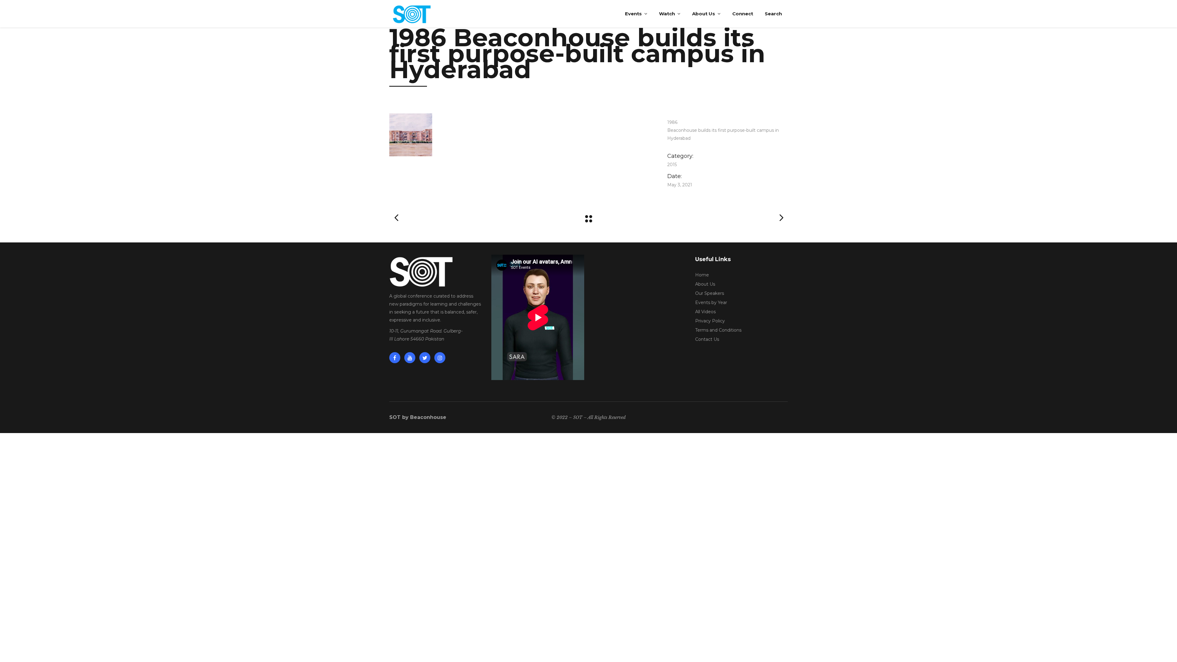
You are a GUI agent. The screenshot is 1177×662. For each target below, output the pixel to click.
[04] (519, 134)
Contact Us (707, 339)
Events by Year (711, 302)
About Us (705, 284)
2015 (672, 164)
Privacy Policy (710, 321)
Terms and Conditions (718, 330)
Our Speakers (709, 293)
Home (702, 275)
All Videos (705, 311)
